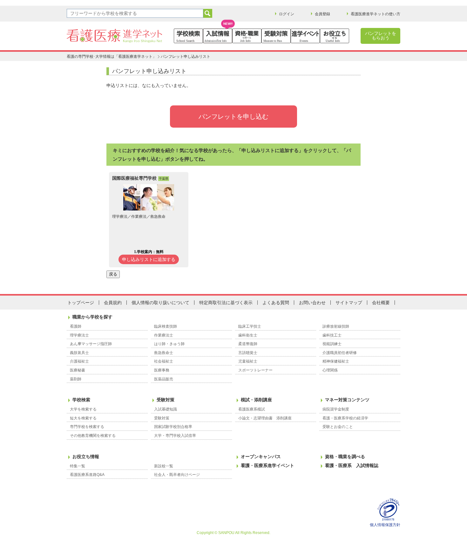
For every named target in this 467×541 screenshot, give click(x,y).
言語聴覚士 (247, 353)
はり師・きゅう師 (169, 344)
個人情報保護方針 (385, 525)
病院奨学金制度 (335, 409)
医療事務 (161, 370)
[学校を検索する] (188, 36)
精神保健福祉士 (335, 361)
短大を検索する (83, 418)
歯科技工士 (332, 335)
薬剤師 (75, 379)
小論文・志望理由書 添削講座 (265, 418)
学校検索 (81, 399)
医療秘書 (77, 370)
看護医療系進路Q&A (87, 474)
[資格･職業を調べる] (246, 36)
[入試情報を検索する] (217, 36)
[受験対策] (276, 36)
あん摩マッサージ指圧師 (91, 344)
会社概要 (381, 302)
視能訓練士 (332, 344)
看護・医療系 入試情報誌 (351, 465)
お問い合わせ (312, 302)
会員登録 (322, 14)
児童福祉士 (247, 361)
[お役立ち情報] (334, 36)
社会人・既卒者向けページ (177, 474)
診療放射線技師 (335, 326)
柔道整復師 (247, 344)
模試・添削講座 (256, 399)
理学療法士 (79, 335)
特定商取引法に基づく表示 (226, 302)
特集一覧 (77, 466)
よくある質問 (275, 302)
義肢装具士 (79, 353)
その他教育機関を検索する (93, 435)
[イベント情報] (305, 36)
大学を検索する (83, 409)
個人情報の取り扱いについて (160, 302)
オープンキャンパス (261, 456)
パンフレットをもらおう (380, 35)
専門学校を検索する (87, 426)
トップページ (80, 302)
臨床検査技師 (165, 326)
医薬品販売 (163, 379)
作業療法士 (163, 335)
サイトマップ (348, 302)
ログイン (286, 14)
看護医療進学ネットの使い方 (375, 14)
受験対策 (165, 399)
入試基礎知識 (165, 409)
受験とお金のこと (337, 426)
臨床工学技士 (249, 326)
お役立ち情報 (85, 456)
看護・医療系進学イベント (267, 465)
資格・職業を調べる (345, 456)
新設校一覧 (163, 466)
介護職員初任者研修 (339, 353)
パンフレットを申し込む (233, 116)
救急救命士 (163, 353)
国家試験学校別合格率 (173, 426)
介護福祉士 (79, 361)
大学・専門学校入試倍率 (175, 435)
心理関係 (330, 370)
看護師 (75, 326)
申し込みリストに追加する (148, 259)
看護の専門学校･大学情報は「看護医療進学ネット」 (111, 56)
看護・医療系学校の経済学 (345, 418)
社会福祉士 (163, 361)
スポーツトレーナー (255, 370)
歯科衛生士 (247, 335)
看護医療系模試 (251, 409)
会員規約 (113, 302)
